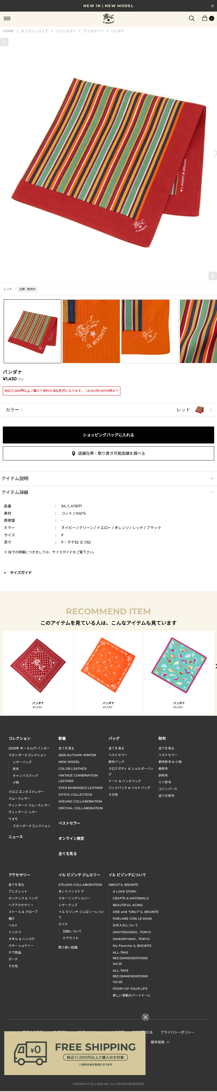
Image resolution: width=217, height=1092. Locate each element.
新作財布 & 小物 (170, 762)
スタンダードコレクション (27, 755)
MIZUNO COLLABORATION (80, 801)
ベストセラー (66, 31)
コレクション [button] (19, 738)
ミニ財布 (165, 782)
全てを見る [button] (67, 853)
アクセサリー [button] (19, 874)
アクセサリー (93, 31)
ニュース (15, 836)
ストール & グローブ (23, 912)
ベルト (13, 925)
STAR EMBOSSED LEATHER (80, 788)
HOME (8, 31)
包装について (72, 931)
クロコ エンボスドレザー (26, 792)
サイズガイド (62, 552)
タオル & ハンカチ (21, 939)
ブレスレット (17, 891)
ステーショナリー (21, 946)
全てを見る (66, 748)
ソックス (14, 932)
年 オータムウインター (29, 748)
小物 (16, 782)
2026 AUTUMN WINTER (77, 755)
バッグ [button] (114, 738)
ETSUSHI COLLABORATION (80, 885)
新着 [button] (62, 738)
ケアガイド (71, 938)
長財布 (163, 769)
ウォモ (13, 819)
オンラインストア (34, 31)
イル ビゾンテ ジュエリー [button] (79, 874)
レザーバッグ (22, 762)
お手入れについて (125, 925)
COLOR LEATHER (72, 769)
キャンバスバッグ (25, 776)
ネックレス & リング (23, 898)
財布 (16, 769)
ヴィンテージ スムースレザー (29, 805)
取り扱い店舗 (67, 947)
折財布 (163, 775)
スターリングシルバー (74, 898)
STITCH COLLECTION (75, 795)
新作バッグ (116, 762)
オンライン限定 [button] (71, 838)
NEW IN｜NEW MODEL (108, 5)
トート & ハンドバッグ (124, 781)
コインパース (168, 789)
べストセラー (168, 755)
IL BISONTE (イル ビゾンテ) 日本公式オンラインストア (108, 19)
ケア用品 (14, 952)
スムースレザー (19, 798)
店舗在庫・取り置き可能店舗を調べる (111, 453)
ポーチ (13, 959)
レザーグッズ (67, 905)
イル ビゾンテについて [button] (127, 874)
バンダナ (118, 31)
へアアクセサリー (21, 905)
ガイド (63, 924)
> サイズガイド (18, 572)
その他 (113, 795)
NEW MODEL (69, 762)
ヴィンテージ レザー (23, 812)
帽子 (11, 919)
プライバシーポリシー (177, 1032)
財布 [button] (162, 738)
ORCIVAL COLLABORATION (80, 808)
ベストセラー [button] (69, 823)
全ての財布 (166, 796)
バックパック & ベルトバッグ (129, 788)
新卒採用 (157, 1041)
